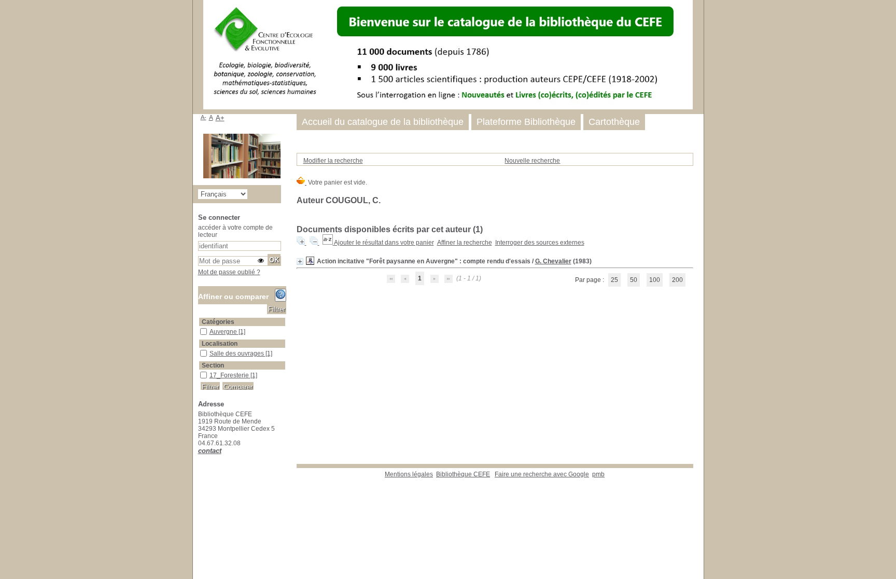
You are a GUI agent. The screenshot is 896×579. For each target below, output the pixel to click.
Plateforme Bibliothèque (526, 122)
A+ (220, 118)
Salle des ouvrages (237, 353)
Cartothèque (614, 122)
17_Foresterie (229, 375)
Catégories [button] (218, 322)
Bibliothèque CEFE (463, 474)
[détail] (300, 261)
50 (633, 280)
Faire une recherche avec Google (542, 474)
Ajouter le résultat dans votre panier (384, 242)
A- (203, 117)
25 (614, 280)
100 (654, 280)
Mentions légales (409, 474)
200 (677, 280)
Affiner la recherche (464, 242)
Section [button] (213, 365)
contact (209, 451)
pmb (598, 474)
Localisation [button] (219, 343)
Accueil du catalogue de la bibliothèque (383, 122)
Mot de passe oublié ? (229, 272)
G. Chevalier (553, 261)
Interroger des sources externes (539, 242)
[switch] (261, 261)
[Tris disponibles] (328, 242)
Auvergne (224, 331)
